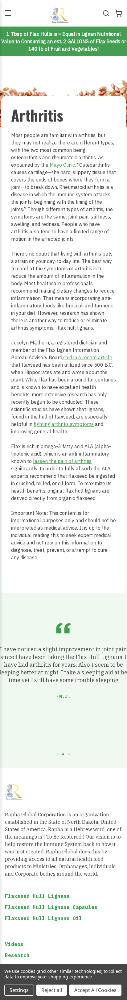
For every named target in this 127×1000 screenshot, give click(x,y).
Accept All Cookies (95, 990)
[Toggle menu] (7, 13)
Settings (19, 990)
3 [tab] (69, 755)
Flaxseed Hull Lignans (37, 896)
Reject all (51, 990)
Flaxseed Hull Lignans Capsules (51, 907)
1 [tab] (58, 755)
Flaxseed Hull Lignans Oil (43, 918)
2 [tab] (63, 755)
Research (17, 955)
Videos (14, 944)
